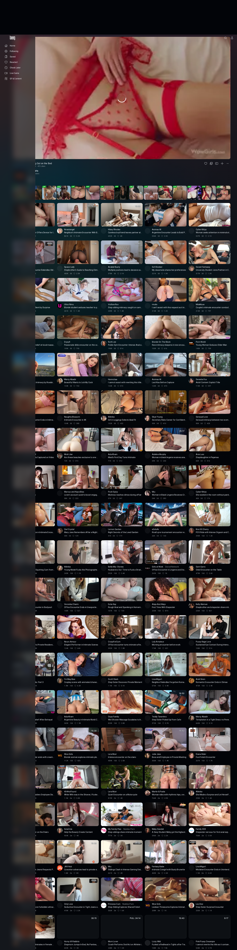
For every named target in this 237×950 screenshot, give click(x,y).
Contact (8, 936)
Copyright (8, 933)
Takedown (19, 933)
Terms (20, 938)
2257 (15, 940)
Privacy (7, 940)
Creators (17, 936)
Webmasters (9, 938)
